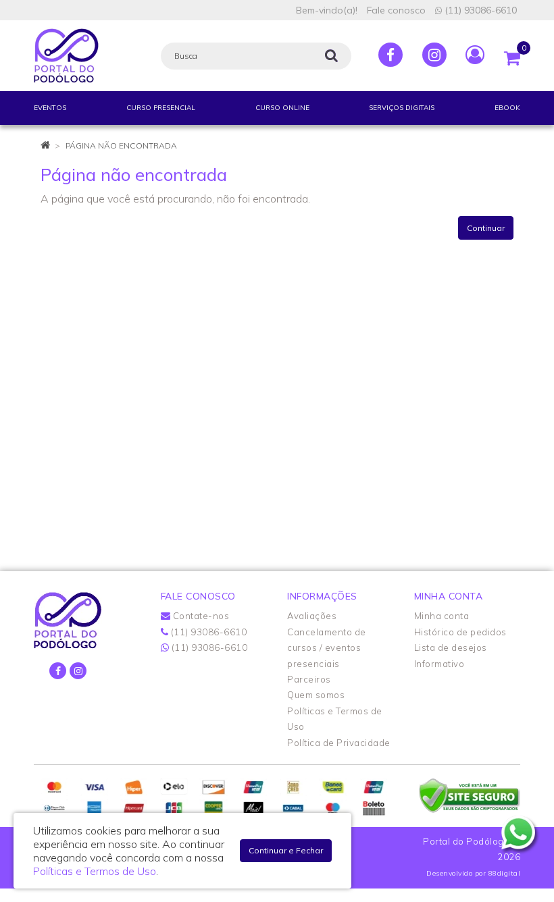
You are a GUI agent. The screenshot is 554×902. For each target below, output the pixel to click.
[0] (512, 55)
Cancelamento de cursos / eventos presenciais (326, 648)
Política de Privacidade (339, 742)
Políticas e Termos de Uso (94, 871)
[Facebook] (390, 55)
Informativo (439, 663)
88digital (504, 873)
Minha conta (442, 615)
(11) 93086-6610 (479, 10)
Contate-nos (199, 615)
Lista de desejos (450, 647)
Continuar (486, 228)
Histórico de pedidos (460, 632)
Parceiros (309, 679)
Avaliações (311, 615)
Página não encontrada (121, 145)
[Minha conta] (474, 54)
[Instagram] (434, 55)
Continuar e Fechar (286, 850)
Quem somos (316, 694)
